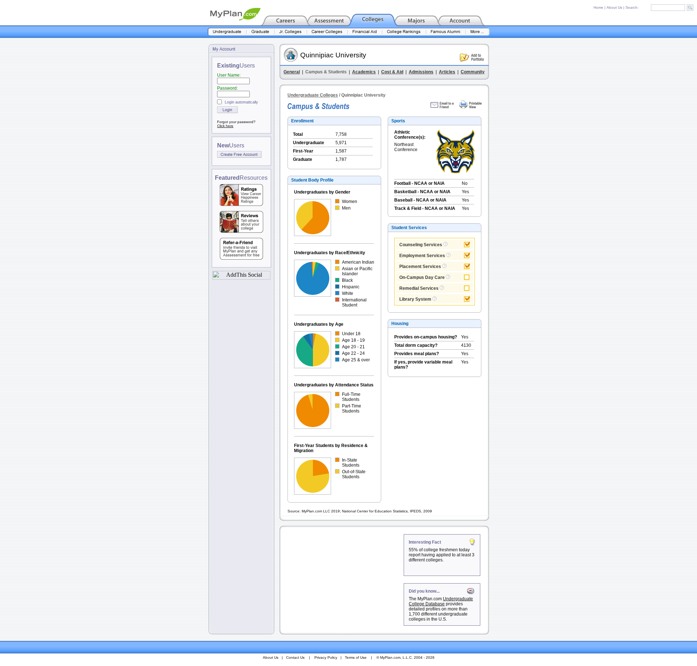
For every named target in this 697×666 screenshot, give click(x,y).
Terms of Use (356, 657)
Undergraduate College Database (441, 601)
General (292, 71)
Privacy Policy (325, 657)
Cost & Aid (392, 71)
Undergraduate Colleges (313, 95)
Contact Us (295, 657)
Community (473, 71)
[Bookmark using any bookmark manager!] (241, 278)
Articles (447, 71)
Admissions (421, 71)
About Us (614, 7)
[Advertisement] (342, 579)
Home (598, 7)
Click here (225, 126)
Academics (364, 71)
